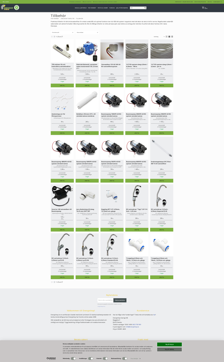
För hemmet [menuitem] (92, 8)
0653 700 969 (136, 324)
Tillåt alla (169, 344)
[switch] (90, 358)
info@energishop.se (132, 327)
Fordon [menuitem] (112, 8)
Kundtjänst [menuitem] (217, 2)
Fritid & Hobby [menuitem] (103, 8)
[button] (62, 32)
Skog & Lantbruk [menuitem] (81, 8)
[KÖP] (62, 85)
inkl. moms (6, 2)
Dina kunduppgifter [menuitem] (200, 2)
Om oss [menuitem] (210, 2)
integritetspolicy (101, 306)
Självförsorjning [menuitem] (122, 8)
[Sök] (145, 8)
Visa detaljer (134, 358)
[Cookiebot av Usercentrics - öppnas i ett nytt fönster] (51, 358)
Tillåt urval (169, 349)
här (154, 315)
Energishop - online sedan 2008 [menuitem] (184, 2)
